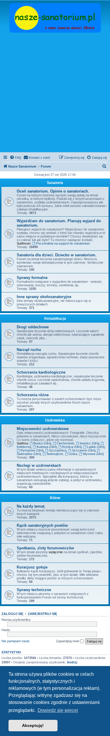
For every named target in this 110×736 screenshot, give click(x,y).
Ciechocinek (65, 443)
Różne (55, 498)
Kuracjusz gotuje (32, 567)
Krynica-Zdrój (72, 447)
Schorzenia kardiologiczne (41, 372)
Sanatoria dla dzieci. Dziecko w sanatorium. (57, 255)
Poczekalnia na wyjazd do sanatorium (63, 243)
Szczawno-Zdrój (83, 450)
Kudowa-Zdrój (47, 447)
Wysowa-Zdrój (93, 454)
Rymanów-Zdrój (32, 450)
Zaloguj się (12, 613)
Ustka (73, 454)
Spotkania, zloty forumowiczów (45, 548)
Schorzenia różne (33, 395)
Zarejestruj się (42, 613)
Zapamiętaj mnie (68, 641)
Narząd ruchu (29, 349)
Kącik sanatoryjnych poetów (42, 525)
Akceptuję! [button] (33, 725)
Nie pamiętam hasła (15, 641)
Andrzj (72, 662)
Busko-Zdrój (42, 443)
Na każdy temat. (31, 506)
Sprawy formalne (32, 277)
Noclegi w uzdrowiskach (39, 465)
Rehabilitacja (55, 319)
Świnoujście (54, 454)
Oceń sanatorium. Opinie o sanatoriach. (53, 191)
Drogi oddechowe (33, 327)
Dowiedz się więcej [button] (58, 710)
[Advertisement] (55, 93)
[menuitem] (15, 157)
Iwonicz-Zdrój (89, 443)
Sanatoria (55, 183)
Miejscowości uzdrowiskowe (43, 428)
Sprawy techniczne (34, 590)
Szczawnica (57, 450)
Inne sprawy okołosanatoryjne (44, 297)
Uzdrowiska (55, 420)
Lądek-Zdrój (95, 447)
